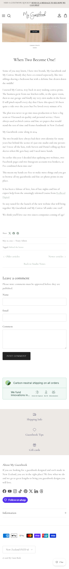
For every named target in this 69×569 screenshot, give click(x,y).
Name (6, 294)
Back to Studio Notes (34, 263)
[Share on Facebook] (14, 233)
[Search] (10, 15)
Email (5, 310)
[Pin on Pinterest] (18, 233)
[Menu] (3, 15)
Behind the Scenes (16, 247)
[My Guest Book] (34, 16)
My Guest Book (15, 558)
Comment (8, 326)
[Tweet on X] (10, 233)
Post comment (16, 356)
